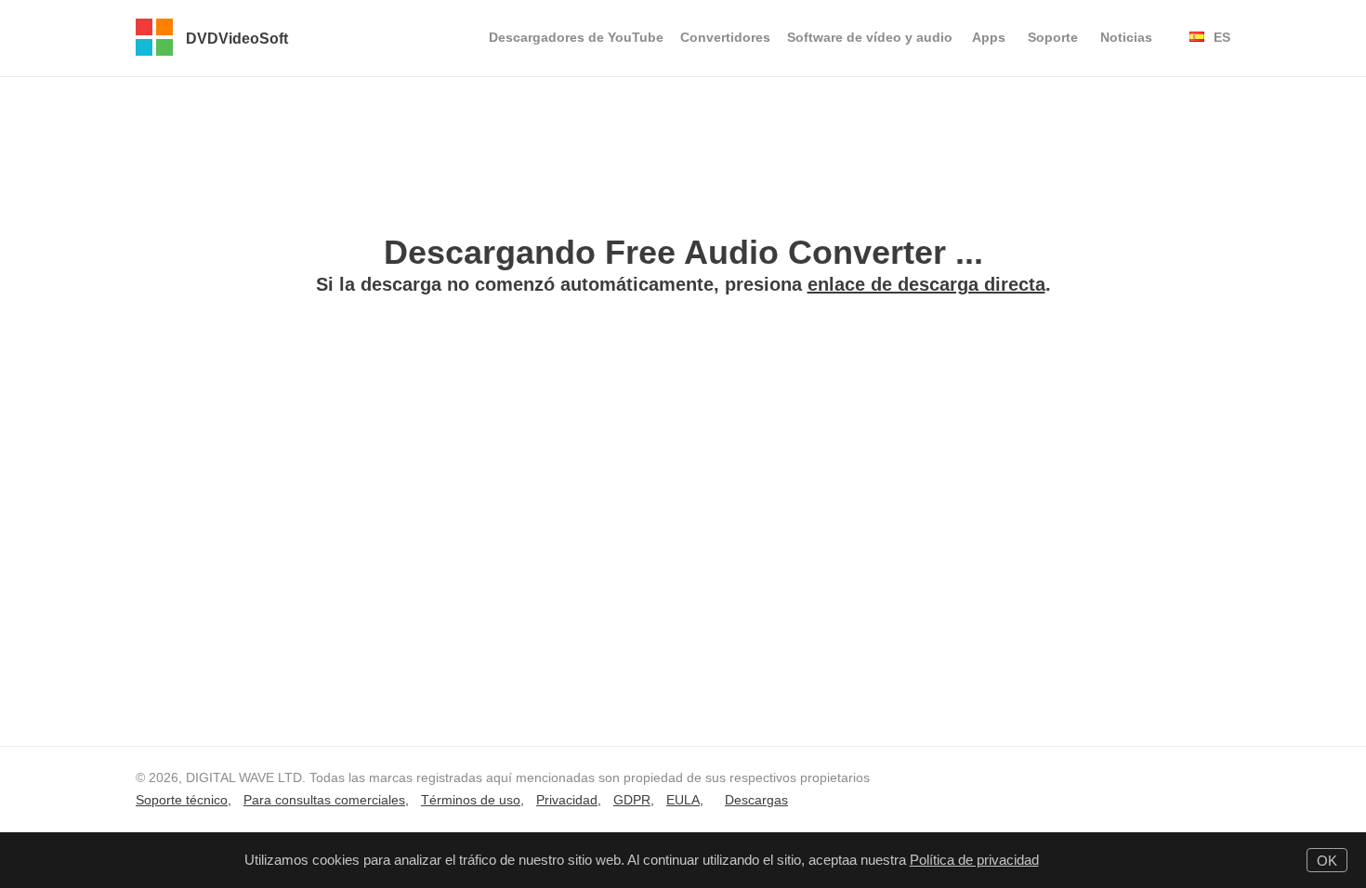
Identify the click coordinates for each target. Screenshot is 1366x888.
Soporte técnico (182, 799)
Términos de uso (470, 799)
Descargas (756, 799)
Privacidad (567, 799)
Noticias (1126, 37)
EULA (683, 799)
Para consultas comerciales (324, 799)
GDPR (631, 799)
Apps (988, 37)
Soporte (1053, 37)
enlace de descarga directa (926, 284)
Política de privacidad (974, 860)
